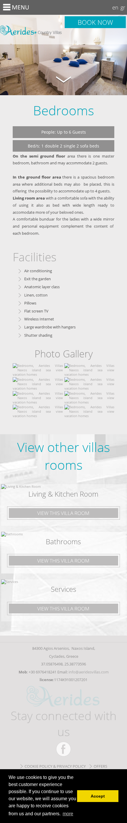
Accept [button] (98, 796)
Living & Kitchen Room (63, 494)
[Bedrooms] (38, 374)
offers (100, 766)
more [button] (68, 813)
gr (123, 7)
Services (63, 589)
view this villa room (63, 513)
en (115, 7)
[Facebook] (63, 749)
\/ (63, 79)
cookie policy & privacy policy (55, 766)
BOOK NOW (95, 22)
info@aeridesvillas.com (89, 672)
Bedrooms (32, 29)
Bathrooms (63, 541)
